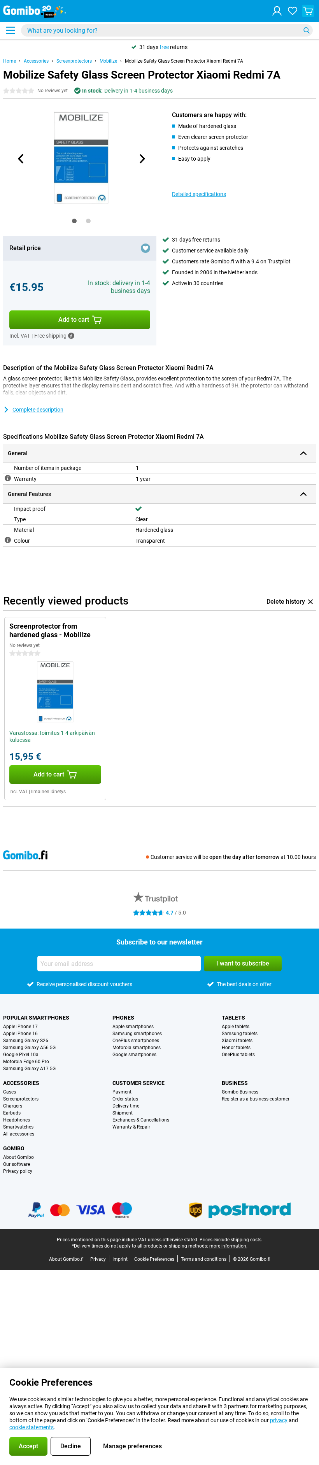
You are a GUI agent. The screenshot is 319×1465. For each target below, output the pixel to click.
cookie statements (31, 1427)
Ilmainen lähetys (48, 791)
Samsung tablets (240, 1033)
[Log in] (277, 11)
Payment (121, 1092)
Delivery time (125, 1106)
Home (9, 61)
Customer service (138, 1083)
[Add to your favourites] (145, 248)
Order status (125, 1099)
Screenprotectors (74, 61)
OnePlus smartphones (135, 1040)
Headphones (16, 1120)
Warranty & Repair (131, 1127)
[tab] (74, 221)
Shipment (122, 1113)
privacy (278, 1420)
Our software (16, 1164)
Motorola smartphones (136, 1047)
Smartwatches (18, 1127)
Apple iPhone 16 (20, 1033)
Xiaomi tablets (237, 1040)
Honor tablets (236, 1047)
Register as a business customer (255, 1099)
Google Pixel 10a (21, 1054)
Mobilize (108, 61)
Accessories (36, 61)
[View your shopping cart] (308, 11)
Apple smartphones (133, 1026)
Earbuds (12, 1113)
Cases (9, 1092)
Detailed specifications (199, 194)
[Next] (141, 158)
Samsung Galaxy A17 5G (29, 1068)
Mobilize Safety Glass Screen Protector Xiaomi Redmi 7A (184, 61)
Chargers (12, 1106)
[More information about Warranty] (8, 478)
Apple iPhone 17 (20, 1026)
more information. (228, 1246)
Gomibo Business (240, 1092)
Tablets (233, 1018)
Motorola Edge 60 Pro (26, 1061)
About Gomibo (18, 1157)
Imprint (120, 1259)
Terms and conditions (203, 1259)
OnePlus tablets (238, 1054)
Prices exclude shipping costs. (231, 1239)
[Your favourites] (292, 11)
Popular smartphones (36, 1018)
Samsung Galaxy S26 (25, 1040)
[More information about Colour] (8, 540)
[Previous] (21, 158)
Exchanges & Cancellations (140, 1120)
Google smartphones (134, 1054)
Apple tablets (235, 1026)
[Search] (306, 30)
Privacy (98, 1259)
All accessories (18, 1134)
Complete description (37, 410)
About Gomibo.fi (66, 1259)
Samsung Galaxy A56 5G (29, 1047)
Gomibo (14, 1148)
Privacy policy (17, 1171)
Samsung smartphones (137, 1033)
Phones (123, 1018)
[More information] (71, 336)
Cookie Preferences (154, 1259)
